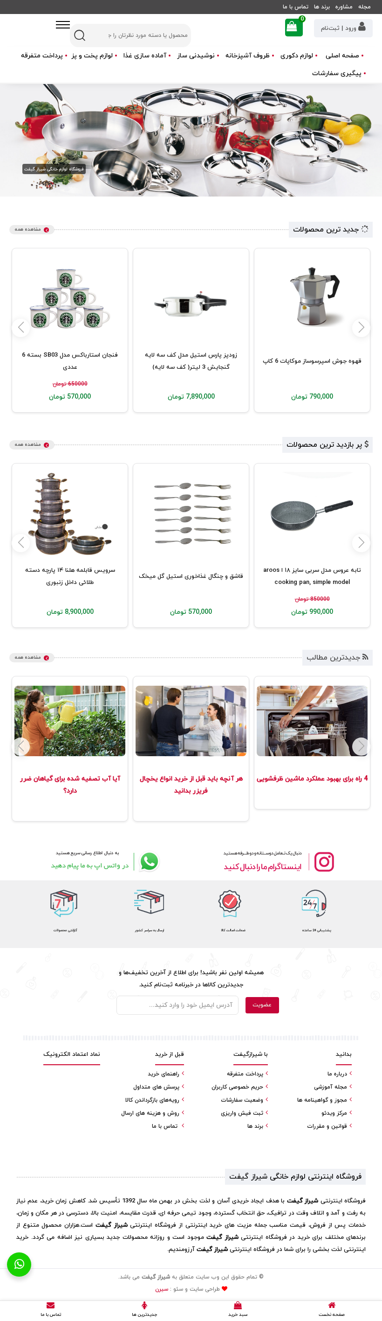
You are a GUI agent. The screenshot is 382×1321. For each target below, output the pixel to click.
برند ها (322, 7)
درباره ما (337, 1074)
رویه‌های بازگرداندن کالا (152, 1100)
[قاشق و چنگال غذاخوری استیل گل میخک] (191, 514)
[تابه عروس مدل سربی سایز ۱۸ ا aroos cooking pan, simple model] (312, 514)
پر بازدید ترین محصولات (325, 445)
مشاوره (344, 7)
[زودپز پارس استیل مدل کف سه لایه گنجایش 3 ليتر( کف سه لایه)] (191, 299)
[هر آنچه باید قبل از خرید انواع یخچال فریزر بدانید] (191, 721)
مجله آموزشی (330, 1087)
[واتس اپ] (103, 861)
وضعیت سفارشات (242, 1100)
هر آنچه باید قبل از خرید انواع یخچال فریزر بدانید (191, 784)
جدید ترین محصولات (327, 230)
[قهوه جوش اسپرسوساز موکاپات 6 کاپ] (312, 299)
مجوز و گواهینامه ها (322, 1100)
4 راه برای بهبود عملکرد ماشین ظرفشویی (312, 778)
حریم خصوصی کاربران (237, 1087)
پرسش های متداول (156, 1087)
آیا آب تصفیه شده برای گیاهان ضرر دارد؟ (70, 784)
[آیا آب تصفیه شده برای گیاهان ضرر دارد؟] (69, 721)
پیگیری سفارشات (337, 73)
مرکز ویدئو (334, 1113)
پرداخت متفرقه (42, 55)
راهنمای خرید (163, 1074)
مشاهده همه (28, 229)
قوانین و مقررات (327, 1126)
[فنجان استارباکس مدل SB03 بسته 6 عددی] (70, 299)
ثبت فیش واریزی (242, 1113)
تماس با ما (295, 7)
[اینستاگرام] (278, 861)
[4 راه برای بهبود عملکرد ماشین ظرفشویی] (312, 721)
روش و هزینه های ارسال (150, 1113)
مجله (364, 7)
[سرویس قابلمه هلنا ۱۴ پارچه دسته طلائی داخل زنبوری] (70, 514)
